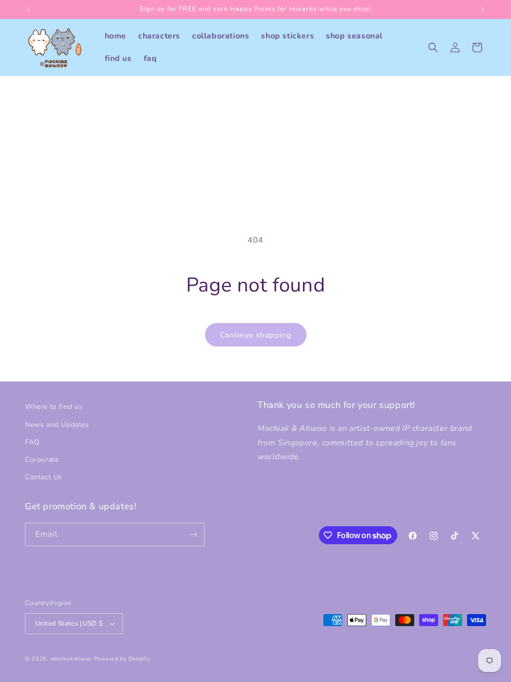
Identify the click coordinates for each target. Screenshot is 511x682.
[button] (433, 47)
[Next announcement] (483, 9)
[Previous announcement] (28, 9)
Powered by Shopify (122, 659)
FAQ (32, 442)
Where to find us (54, 406)
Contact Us (43, 477)
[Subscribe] (193, 534)
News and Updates (57, 424)
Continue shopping (255, 335)
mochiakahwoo (71, 659)
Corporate (41, 459)
